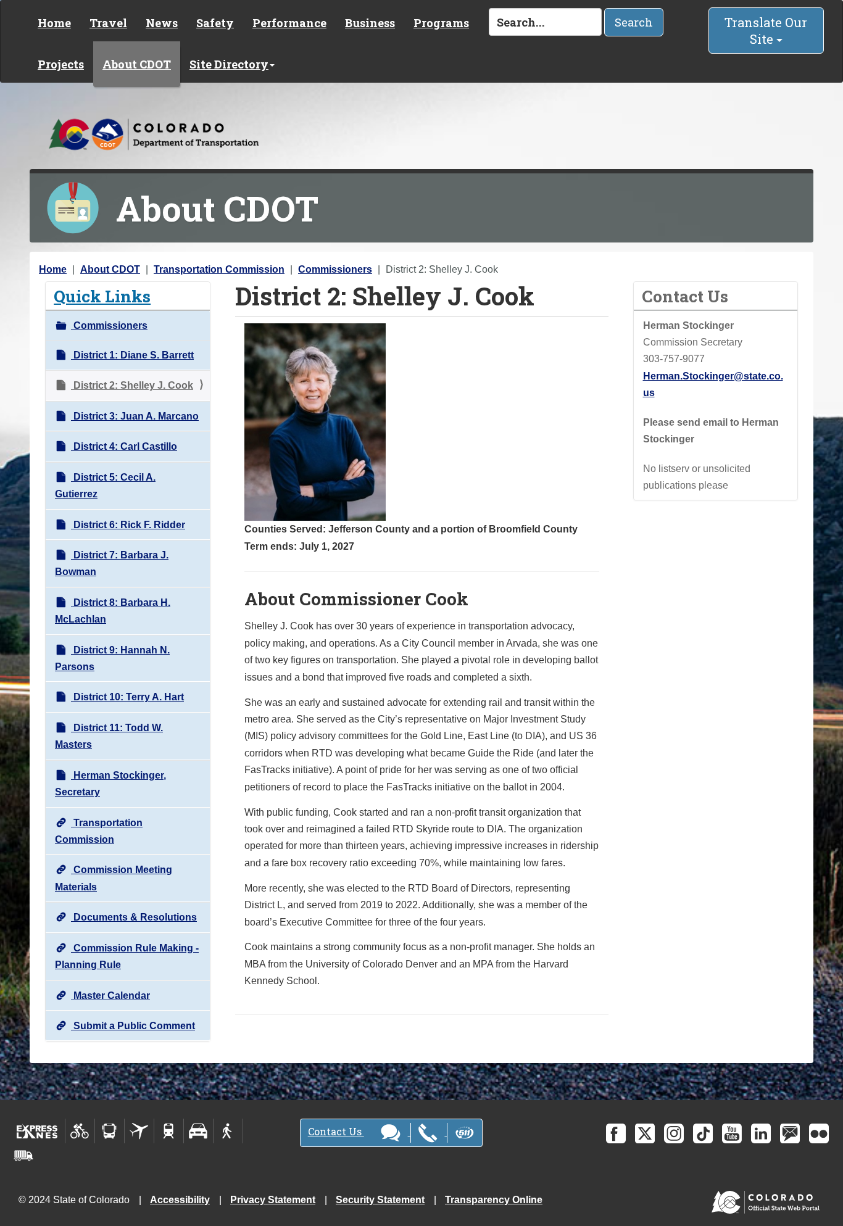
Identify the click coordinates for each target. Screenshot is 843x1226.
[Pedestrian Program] (228, 1131)
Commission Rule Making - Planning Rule (127, 956)
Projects (61, 64)
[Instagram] (674, 1133)
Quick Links (102, 296)
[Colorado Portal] (768, 1199)
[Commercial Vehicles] (23, 1155)
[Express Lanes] (37, 1131)
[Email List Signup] (790, 1133)
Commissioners (335, 269)
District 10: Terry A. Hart (127, 697)
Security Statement (380, 1200)
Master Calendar (110, 995)
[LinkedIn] (761, 1133)
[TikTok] (703, 1133)
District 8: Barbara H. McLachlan (112, 610)
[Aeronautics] (139, 1131)
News (162, 22)
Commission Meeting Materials (113, 878)
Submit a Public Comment (133, 1026)
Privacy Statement (272, 1200)
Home (54, 22)
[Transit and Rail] (109, 1131)
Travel (108, 22)
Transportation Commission (219, 269)
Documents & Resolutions (134, 917)
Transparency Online (493, 1200)
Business (370, 22)
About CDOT (136, 64)
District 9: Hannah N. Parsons (112, 658)
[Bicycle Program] (80, 1131)
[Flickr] (819, 1133)
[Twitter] (645, 1133)
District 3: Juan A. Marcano (135, 416)
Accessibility (180, 1200)
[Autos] (198, 1131)
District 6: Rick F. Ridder (128, 525)
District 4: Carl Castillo (124, 446)
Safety (215, 22)
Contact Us (336, 1131)
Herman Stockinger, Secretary (110, 783)
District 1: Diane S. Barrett (132, 355)
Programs (441, 22)
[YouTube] (732, 1133)
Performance (289, 22)
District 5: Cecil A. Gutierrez (105, 485)
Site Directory (228, 64)
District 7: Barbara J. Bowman (111, 563)
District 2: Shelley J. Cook (132, 385)
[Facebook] (616, 1133)
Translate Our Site (766, 30)
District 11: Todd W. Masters (109, 736)
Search (634, 22)
